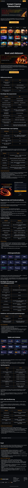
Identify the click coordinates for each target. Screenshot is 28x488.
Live (10, 27)
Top (3, 27)
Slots (23, 27)
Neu (16, 27)
